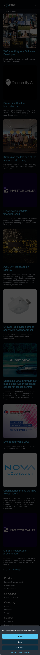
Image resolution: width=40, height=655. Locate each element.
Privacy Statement (24, 652)
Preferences (20, 648)
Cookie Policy (13, 652)
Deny (20, 642)
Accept (20, 636)
